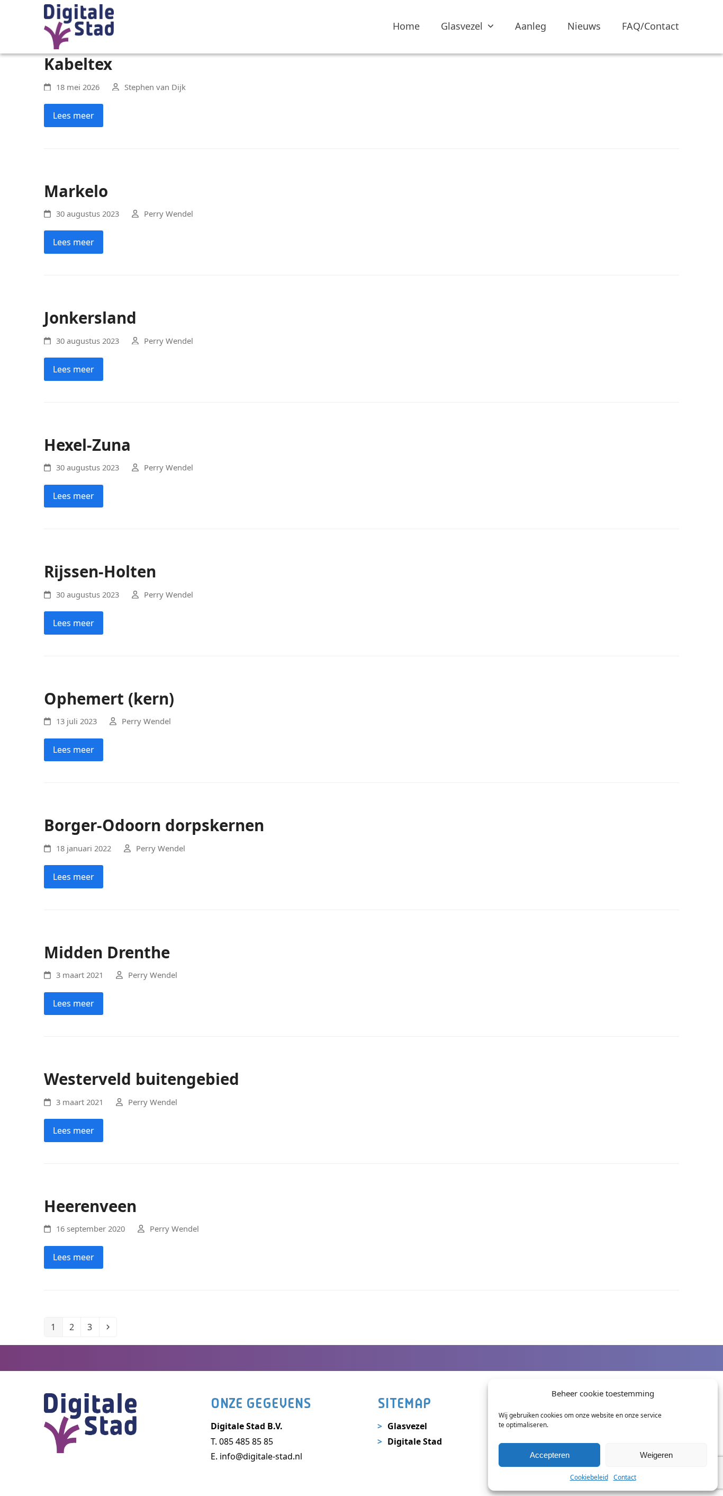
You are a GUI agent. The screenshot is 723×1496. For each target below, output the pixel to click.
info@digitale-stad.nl (261, 1456)
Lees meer (73, 115)
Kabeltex (78, 64)
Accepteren (550, 1454)
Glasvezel (407, 1426)
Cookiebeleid (589, 1477)
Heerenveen (90, 1206)
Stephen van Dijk (155, 87)
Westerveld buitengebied (141, 1079)
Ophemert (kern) (109, 698)
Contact (624, 1477)
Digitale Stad (414, 1441)
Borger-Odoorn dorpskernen (154, 825)
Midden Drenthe (107, 952)
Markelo (76, 191)
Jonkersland (90, 317)
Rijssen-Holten (100, 571)
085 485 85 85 (246, 1441)
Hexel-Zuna (87, 445)
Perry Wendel (168, 213)
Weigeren (656, 1454)
